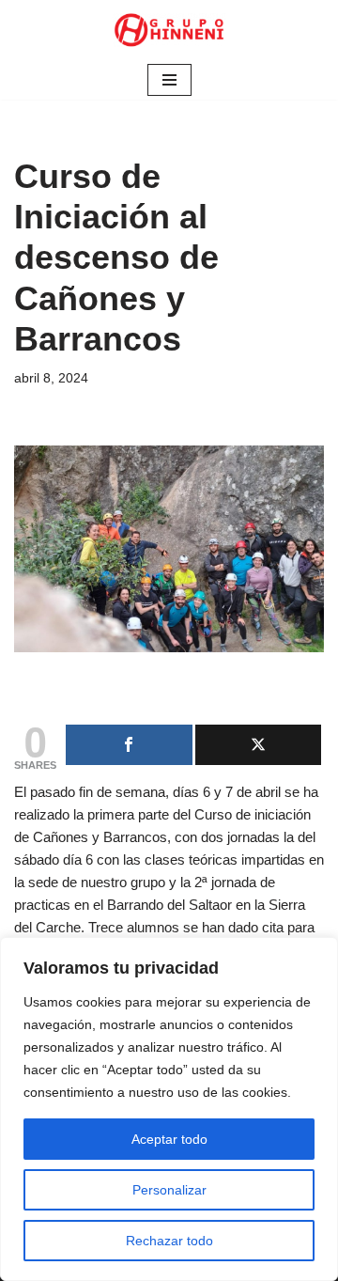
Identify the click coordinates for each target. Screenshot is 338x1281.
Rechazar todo (169, 1240)
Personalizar (169, 1189)
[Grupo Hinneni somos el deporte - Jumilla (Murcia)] (169, 30)
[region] (169, 1109)
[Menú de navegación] (169, 80)
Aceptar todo (169, 1139)
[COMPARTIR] (129, 745)
